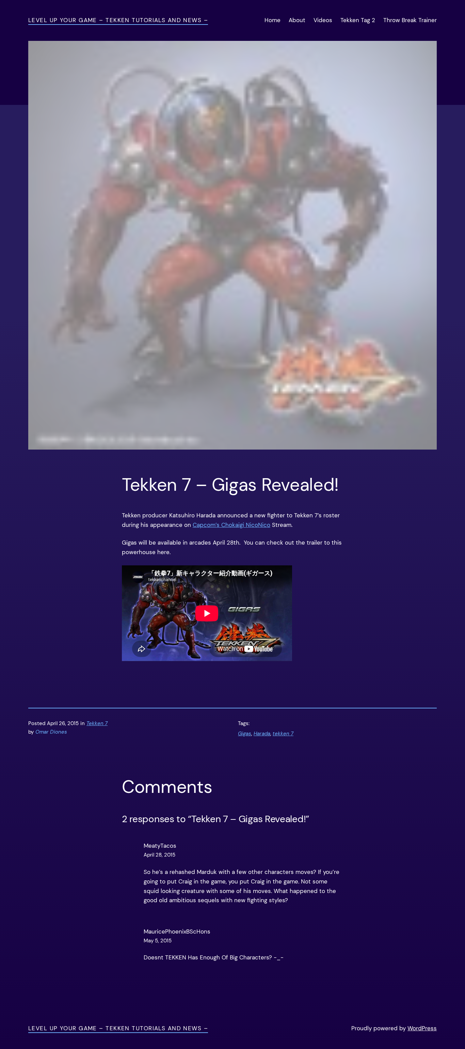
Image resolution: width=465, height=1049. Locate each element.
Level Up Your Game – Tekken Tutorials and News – (118, 20)
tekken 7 (283, 733)
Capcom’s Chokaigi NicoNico (231, 525)
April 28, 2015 (159, 854)
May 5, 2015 (158, 940)
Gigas (244, 733)
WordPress (422, 1028)
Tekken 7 (97, 723)
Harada (262, 733)
